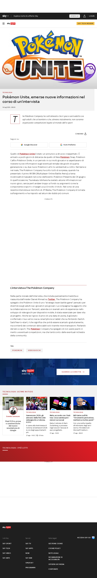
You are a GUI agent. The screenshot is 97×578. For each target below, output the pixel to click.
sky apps (29, 548)
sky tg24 (6, 548)
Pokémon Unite (27, 154)
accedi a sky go (84, 538)
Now (28, 553)
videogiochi (34, 350)
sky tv (28, 543)
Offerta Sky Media (56, 564)
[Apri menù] (4, 23)
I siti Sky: (6, 538)
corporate (53, 569)
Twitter (51, 299)
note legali (53, 553)
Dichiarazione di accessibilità (55, 558)
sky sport (7, 543)
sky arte (6, 558)
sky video (7, 553)
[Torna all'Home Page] (11, 23)
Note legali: (52, 538)
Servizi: (28, 538)
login (91, 16)
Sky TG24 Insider (85, 23)
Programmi (30, 568)
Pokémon (65, 157)
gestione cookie (55, 543)
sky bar (29, 558)
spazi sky (29, 563)
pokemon (17, 350)
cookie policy (54, 548)
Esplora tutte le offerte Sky (26, 16)
